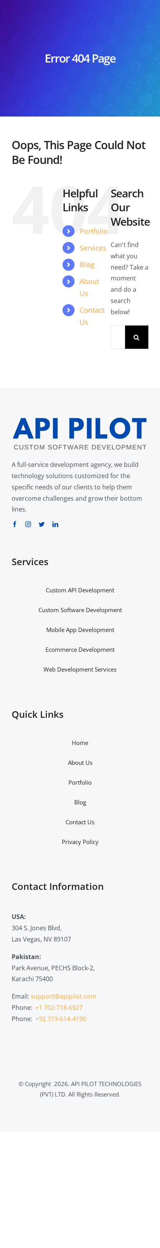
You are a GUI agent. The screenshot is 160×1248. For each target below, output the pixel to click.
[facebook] (14, 524)
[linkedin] (55, 524)
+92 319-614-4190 (60, 1019)
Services (93, 247)
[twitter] (42, 524)
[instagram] (28, 524)
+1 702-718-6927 (59, 1007)
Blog (87, 264)
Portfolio (94, 231)
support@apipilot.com (63, 996)
